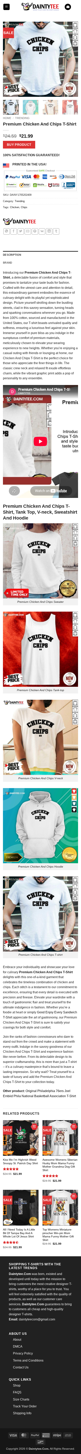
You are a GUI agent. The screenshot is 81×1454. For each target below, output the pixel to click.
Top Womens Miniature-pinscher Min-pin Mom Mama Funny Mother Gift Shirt (58, 1235)
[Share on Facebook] (13, 231)
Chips (24, 207)
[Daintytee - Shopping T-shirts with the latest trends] (40, 6)
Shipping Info (22, 1413)
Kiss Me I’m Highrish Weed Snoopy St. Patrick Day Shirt (20, 1161)
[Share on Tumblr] (56, 231)
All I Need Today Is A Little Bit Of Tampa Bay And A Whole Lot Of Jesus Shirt (19, 1233)
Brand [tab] (7, 262)
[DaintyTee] (19, 222)
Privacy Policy (23, 1353)
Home (7, 118)
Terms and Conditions (28, 1360)
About (17, 1339)
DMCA (17, 1346)
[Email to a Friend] (28, 231)
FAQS (17, 1392)
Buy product (19, 144)
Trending (22, 118)
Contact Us (21, 1367)
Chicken (14, 207)
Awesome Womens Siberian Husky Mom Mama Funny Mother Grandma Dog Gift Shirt (59, 1165)
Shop (16, 1385)
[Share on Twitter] (20, 231)
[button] (6, 7)
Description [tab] (12, 254)
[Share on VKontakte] (42, 231)
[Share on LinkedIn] (49, 231)
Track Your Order (25, 1406)
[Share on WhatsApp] (6, 231)
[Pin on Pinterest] (35, 231)
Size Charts (21, 1399)
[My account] (76, 7)
